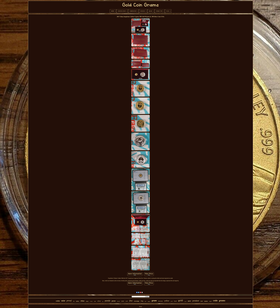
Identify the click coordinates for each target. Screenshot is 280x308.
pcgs (145, 301)
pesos (114, 301)
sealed (185, 301)
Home (140, 306)
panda (107, 300)
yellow (166, 301)
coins (58, 301)
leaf (74, 301)
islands (118, 301)
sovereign (136, 301)
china (82, 301)
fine (131, 300)
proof (69, 300)
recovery (160, 301)
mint (63, 301)
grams (222, 300)
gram (154, 300)
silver (99, 301)
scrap (91, 301)
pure (189, 301)
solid (172, 301)
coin (215, 300)
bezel (175, 301)
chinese (149, 301)
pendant (195, 301)
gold (180, 300)
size (102, 301)
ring (142, 301)
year (127, 301)
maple (95, 301)
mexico (206, 301)
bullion (77, 301)
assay (87, 301)
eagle (210, 301)
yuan (122, 301)
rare (201, 301)
